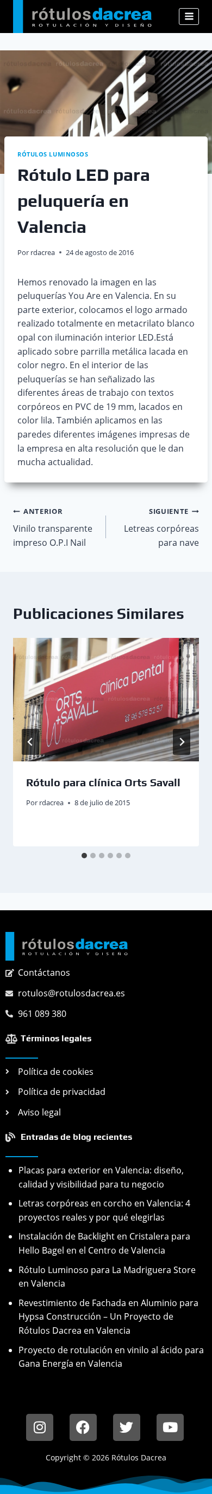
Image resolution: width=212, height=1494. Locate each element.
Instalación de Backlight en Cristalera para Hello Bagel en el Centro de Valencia (104, 1243)
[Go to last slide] (30, 742)
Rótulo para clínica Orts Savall (103, 782)
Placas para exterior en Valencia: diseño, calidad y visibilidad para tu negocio (101, 1177)
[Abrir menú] (189, 16)
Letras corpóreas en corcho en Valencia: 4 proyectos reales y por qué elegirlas (104, 1210)
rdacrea (42, 252)
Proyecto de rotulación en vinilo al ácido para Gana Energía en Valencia (111, 1357)
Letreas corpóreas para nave (161, 527)
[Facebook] (83, 1427)
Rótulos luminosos (53, 154)
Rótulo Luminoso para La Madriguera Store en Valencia (107, 1277)
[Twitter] (126, 1427)
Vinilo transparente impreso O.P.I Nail (52, 527)
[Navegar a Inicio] (66, 946)
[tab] (84, 855)
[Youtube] (170, 1427)
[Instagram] (39, 1427)
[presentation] (106, 699)
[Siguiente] (181, 742)
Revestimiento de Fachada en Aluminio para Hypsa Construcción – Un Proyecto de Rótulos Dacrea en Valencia (108, 1316)
